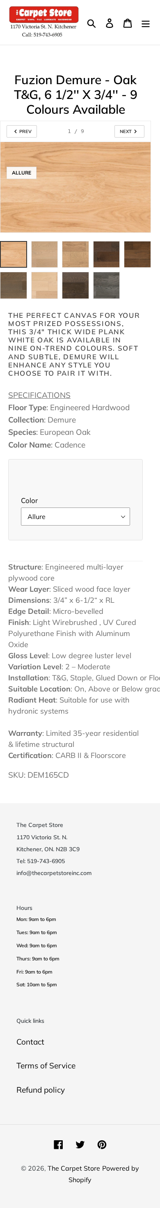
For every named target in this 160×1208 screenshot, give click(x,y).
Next (126, 131)
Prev (25, 131)
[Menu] (146, 22)
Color (29, 500)
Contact (30, 1042)
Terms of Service (45, 1065)
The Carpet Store (74, 1168)
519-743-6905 (46, 860)
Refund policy (40, 1090)
